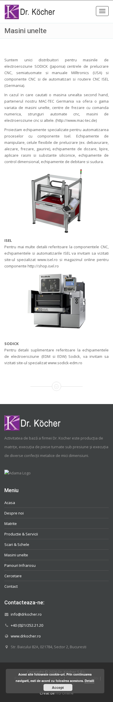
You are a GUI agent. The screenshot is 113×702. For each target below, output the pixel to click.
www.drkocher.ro (26, 635)
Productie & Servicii (21, 533)
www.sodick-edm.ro (65, 362)
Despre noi (14, 512)
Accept (58, 687)
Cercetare (13, 575)
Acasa (9, 502)
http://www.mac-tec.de (76, 120)
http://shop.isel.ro (43, 266)
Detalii (89, 680)
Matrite (10, 523)
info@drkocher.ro (26, 614)
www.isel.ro (47, 259)
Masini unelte (16, 554)
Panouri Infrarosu (20, 565)
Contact (11, 586)
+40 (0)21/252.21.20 (27, 625)
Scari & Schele (16, 544)
